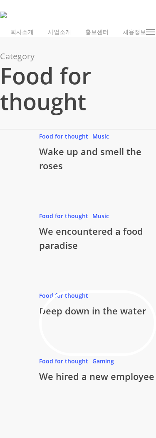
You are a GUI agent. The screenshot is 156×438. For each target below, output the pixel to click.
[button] (151, 32)
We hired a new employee (96, 376)
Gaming (103, 361)
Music (100, 136)
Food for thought (63, 136)
